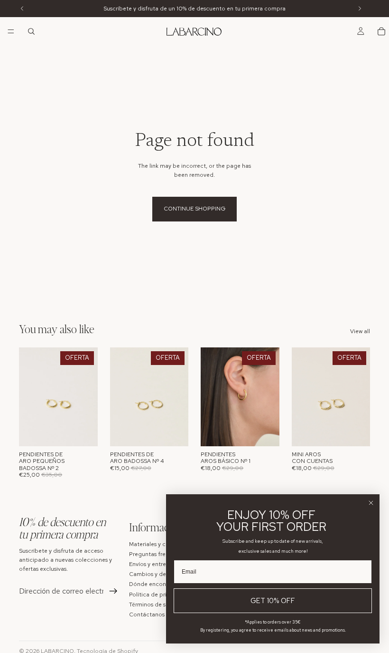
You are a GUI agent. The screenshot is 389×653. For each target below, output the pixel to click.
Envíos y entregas (152, 564)
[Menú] (11, 31)
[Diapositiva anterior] (29, 396)
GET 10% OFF (272, 600)
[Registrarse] (113, 591)
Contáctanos (147, 614)
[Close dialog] (371, 503)
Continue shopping (194, 208)
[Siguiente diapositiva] (87, 396)
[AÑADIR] (83, 431)
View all (360, 331)
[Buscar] (31, 31)
